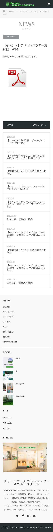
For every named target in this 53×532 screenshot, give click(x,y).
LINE (18, 359)
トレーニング (8, 317)
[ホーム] (4, 11)
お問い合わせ (8, 332)
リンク (5, 327)
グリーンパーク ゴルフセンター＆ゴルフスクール (26, 482)
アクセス (6, 322)
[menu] (49, 4)
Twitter (17, 515)
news (11, 11)
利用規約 (6, 337)
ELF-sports (7, 423)
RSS (34, 515)
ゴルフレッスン (9, 312)
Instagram (20, 384)
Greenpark (7, 418)
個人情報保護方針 (10, 342)
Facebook (20, 396)
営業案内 (6, 307)
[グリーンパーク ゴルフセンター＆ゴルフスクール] (20, 4)
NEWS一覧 (38, 125)
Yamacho (6, 429)
